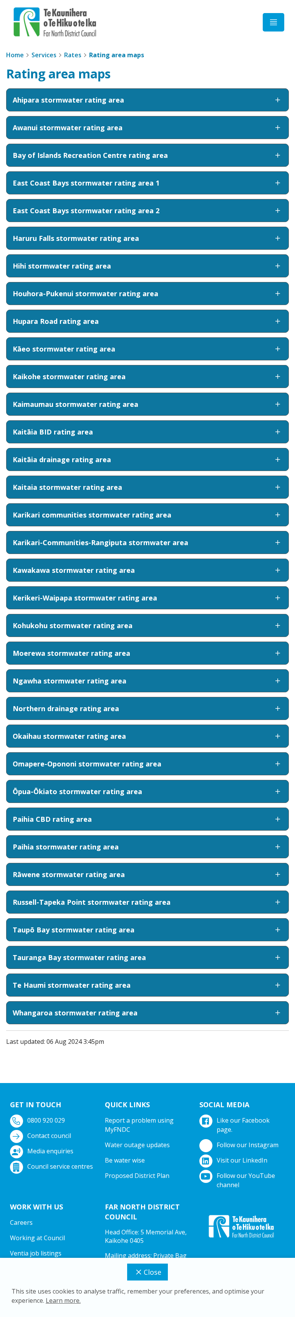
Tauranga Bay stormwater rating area (79, 957)
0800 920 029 (46, 1120)
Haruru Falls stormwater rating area (76, 238)
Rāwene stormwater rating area (69, 874)
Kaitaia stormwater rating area (67, 487)
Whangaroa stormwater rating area (75, 1012)
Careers (21, 1222)
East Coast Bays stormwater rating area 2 (86, 210)
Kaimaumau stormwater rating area (75, 404)
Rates (72, 55)
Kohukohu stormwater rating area (73, 625)
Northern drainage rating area (66, 708)
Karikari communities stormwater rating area (92, 514)
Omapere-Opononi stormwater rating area (87, 763)
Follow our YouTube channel (246, 1180)
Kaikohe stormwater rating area (69, 376)
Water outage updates (137, 1145)
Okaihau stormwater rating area (69, 736)
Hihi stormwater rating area (62, 265)
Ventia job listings (35, 1253)
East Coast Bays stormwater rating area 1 (86, 182)
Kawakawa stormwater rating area (74, 570)
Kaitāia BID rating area (53, 431)
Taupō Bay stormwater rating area (73, 929)
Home (15, 55)
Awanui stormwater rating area (68, 127)
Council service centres (60, 1166)
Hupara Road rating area (56, 321)
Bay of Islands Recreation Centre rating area (90, 155)
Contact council (49, 1135)
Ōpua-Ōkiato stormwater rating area (77, 791)
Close (152, 1272)
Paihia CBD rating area (52, 819)
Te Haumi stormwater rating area (72, 985)
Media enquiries (50, 1151)
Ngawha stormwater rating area (69, 680)
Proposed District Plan (137, 1175)
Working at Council (37, 1238)
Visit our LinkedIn (242, 1160)
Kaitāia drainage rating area (62, 459)
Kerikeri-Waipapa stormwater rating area (85, 597)
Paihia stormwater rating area (66, 846)
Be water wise (125, 1160)
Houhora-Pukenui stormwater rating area (85, 293)
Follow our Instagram (247, 1145)
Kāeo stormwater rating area (64, 348)
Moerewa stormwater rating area (71, 653)
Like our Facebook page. (243, 1125)
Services (43, 55)
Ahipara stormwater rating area (68, 99)
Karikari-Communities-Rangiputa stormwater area (100, 542)
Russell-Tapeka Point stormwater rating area (92, 902)
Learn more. (63, 1300)
